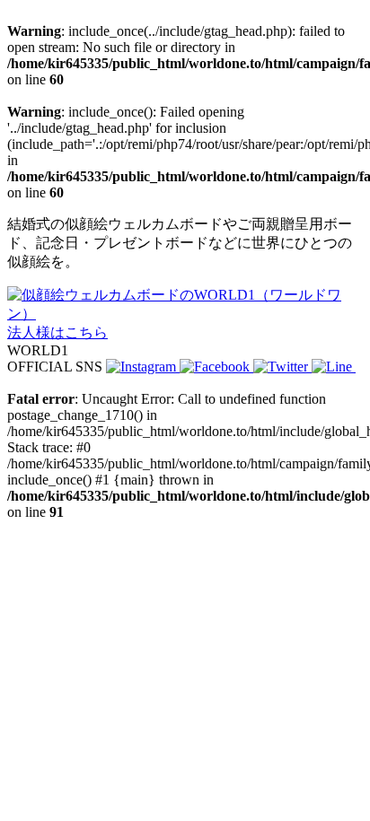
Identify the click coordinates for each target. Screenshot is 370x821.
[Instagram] (143, 366)
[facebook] (216, 366)
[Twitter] (282, 366)
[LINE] (334, 366)
